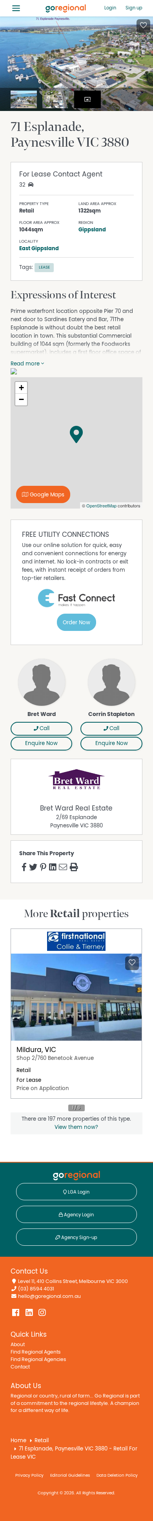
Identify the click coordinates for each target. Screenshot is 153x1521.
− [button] (21, 399)
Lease (44, 267)
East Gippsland (39, 248)
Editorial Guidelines (70, 1475)
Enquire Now (41, 743)
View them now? (76, 1127)
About (18, 1344)
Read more (26, 364)
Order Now (76, 622)
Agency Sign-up (78, 1237)
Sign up (134, 7)
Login (110, 7)
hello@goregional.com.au (49, 1296)
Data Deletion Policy (117, 1475)
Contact (20, 1367)
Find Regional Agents (35, 1352)
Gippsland (92, 230)
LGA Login (78, 1192)
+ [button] (21, 388)
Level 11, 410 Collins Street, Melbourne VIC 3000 (73, 1281)
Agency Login (78, 1214)
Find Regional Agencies (38, 1359)
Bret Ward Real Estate (76, 808)
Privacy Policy (29, 1475)
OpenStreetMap (101, 505)
